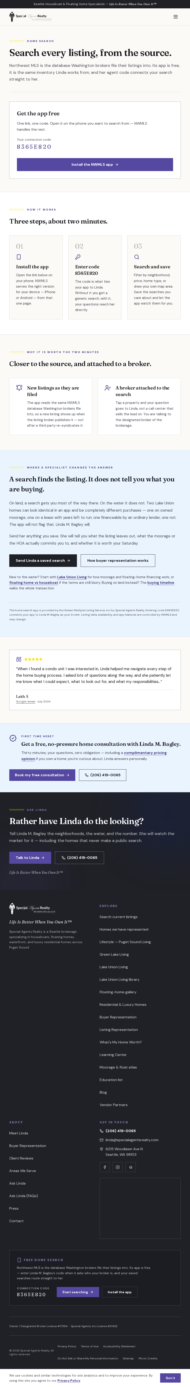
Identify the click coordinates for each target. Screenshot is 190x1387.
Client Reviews (21, 1158)
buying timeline (160, 582)
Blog (103, 1092)
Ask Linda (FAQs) (23, 1195)
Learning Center (113, 1054)
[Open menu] (176, 17)
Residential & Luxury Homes (123, 1004)
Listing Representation (119, 1029)
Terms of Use (89, 1346)
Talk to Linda (27, 857)
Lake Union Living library (119, 979)
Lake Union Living (72, 577)
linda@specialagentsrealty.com (132, 1139)
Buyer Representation (118, 1017)
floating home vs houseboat (33, 582)
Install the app (120, 1292)
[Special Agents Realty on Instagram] (118, 1167)
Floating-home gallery (118, 992)
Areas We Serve (22, 1170)
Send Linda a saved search (40, 560)
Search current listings (119, 916)
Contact (16, 1220)
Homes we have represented (124, 929)
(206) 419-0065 (105, 775)
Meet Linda (18, 1133)
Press (14, 1208)
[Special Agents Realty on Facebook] (105, 1167)
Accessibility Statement (119, 1346)
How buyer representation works (118, 560)
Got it (170, 1378)
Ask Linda (17, 1183)
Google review (25, 701)
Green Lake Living (114, 954)
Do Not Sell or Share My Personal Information (88, 1358)
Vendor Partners (114, 1104)
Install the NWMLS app (92, 164)
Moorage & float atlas (118, 1067)
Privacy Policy (67, 1346)
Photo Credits (148, 1358)
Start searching (75, 1292)
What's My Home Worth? (121, 1042)
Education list (111, 1079)
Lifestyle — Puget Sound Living (125, 941)
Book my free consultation (39, 775)
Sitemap (128, 1358)
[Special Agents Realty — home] (30, 17)
